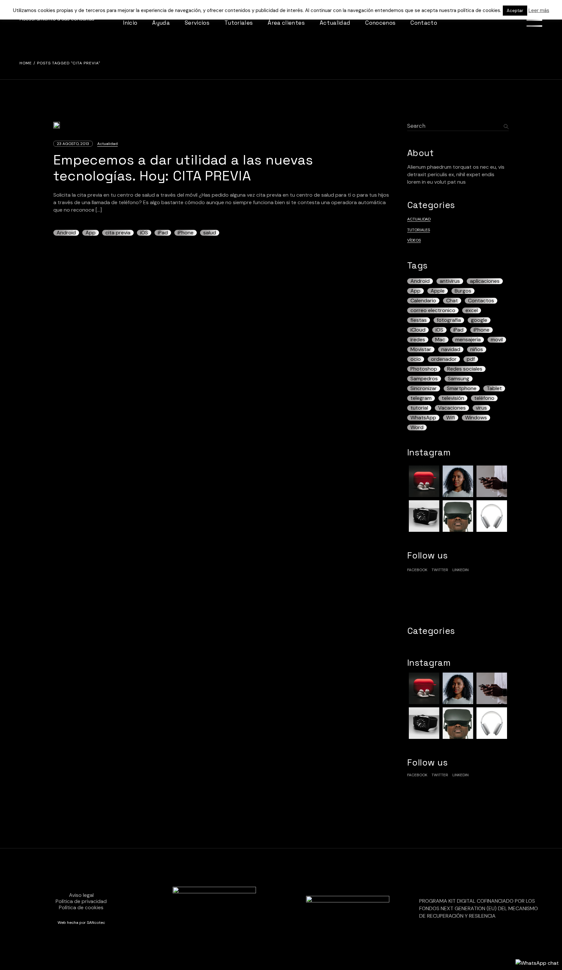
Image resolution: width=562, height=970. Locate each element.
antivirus (450, 281)
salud (209, 233)
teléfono (484, 398)
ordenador (444, 359)
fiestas (418, 320)
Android (66, 233)
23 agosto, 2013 (73, 143)
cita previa (117, 233)
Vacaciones (452, 408)
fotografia (449, 320)
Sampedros (424, 379)
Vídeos (414, 240)
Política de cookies (81, 907)
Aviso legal (81, 895)
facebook (417, 569)
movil (497, 340)
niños (476, 349)
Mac (440, 340)
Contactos (481, 301)
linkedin (460, 569)
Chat (452, 301)
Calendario (423, 301)
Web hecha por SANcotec (81, 922)
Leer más (539, 10)
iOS (144, 233)
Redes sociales (464, 369)
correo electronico (432, 310)
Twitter (440, 569)
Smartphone (461, 388)
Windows (476, 418)
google (479, 320)
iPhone (186, 233)
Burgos (463, 291)
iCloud (417, 330)
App (91, 233)
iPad (163, 233)
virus (481, 408)
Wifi (450, 418)
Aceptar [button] (515, 10)
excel (471, 310)
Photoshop (423, 369)
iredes (417, 340)
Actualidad (107, 143)
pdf (471, 359)
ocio (415, 359)
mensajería (468, 340)
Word (416, 427)
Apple (438, 291)
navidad (450, 349)
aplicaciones (485, 281)
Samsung (458, 379)
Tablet (494, 388)
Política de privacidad (81, 901)
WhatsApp (423, 418)
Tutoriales (418, 229)
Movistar (420, 349)
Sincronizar (423, 388)
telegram (421, 398)
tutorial (419, 408)
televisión (453, 398)
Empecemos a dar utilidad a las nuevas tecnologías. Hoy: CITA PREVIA (183, 167)
